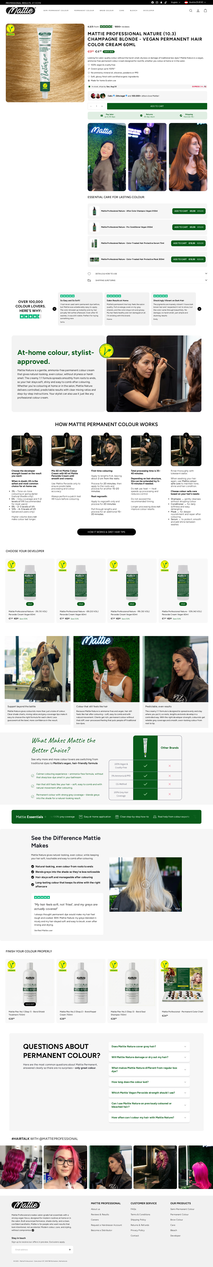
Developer (175, 1235)
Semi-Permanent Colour (182, 1209)
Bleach (173, 1230)
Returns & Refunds (140, 1225)
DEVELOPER (148, 10)
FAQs (133, 1209)
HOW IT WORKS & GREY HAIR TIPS (106, 532)
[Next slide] (199, 309)
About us (95, 1209)
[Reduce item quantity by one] (91, 106)
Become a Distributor (101, 1230)
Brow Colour (176, 1219)
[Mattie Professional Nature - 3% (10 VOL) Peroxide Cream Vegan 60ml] (30, 591)
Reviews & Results (100, 1214)
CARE (121, 10)
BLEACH (134, 10)
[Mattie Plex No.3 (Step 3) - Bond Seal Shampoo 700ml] (132, 991)
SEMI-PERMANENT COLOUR (56, 10)
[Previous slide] (54, 309)
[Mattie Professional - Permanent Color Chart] (183, 989)
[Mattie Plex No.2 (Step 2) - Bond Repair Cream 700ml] (81, 991)
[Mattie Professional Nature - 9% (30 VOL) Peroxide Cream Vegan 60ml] (132, 591)
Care (172, 1225)
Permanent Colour (179, 1214)
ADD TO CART (188, 211)
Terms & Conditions (140, 1214)
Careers (95, 1219)
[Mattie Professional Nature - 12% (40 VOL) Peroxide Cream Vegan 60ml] (183, 591)
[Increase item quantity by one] (102, 106)
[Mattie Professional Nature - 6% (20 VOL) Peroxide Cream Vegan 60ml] (81, 591)
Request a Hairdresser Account (106, 1225)
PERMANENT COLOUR (84, 10)
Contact (135, 1235)
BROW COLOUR (107, 10)
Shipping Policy (138, 1219)
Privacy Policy (138, 1230)
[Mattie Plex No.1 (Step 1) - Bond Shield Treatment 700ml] (30, 991)
